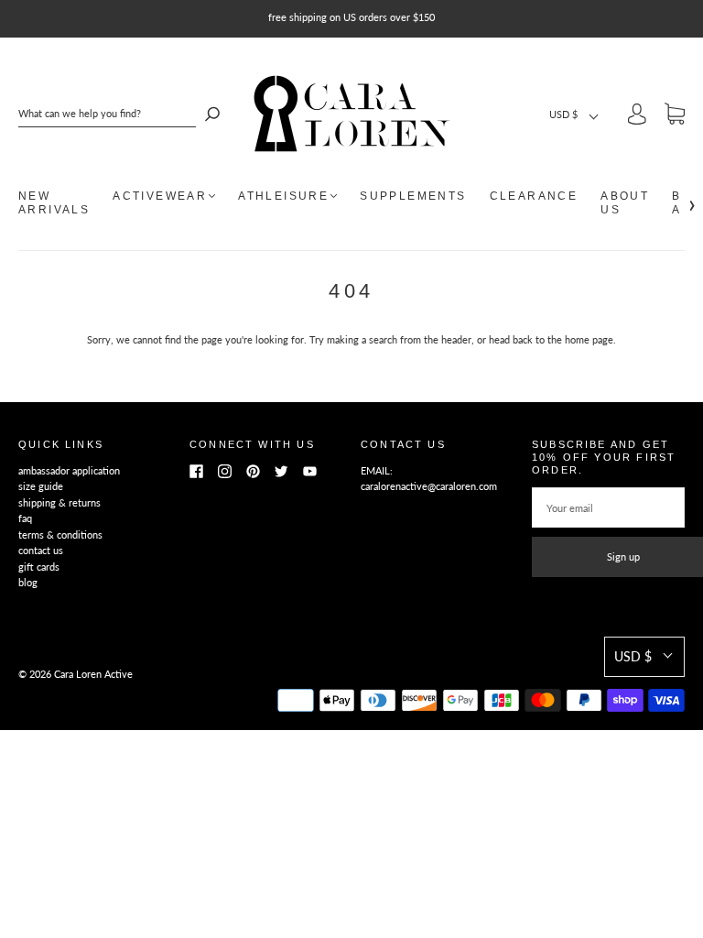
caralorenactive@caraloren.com (429, 486)
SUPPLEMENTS (413, 196)
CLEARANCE (534, 196)
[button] (575, 114)
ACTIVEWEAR (160, 196)
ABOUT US (624, 203)
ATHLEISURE (283, 196)
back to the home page (563, 339)
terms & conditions (60, 534)
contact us (40, 550)
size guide (40, 486)
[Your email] (608, 507)
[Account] (637, 117)
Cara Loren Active (93, 674)
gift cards (38, 567)
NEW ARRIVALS (54, 203)
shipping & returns (59, 502)
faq (25, 518)
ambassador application (69, 470)
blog (28, 582)
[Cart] (675, 117)
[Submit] (212, 113)
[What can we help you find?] (107, 113)
